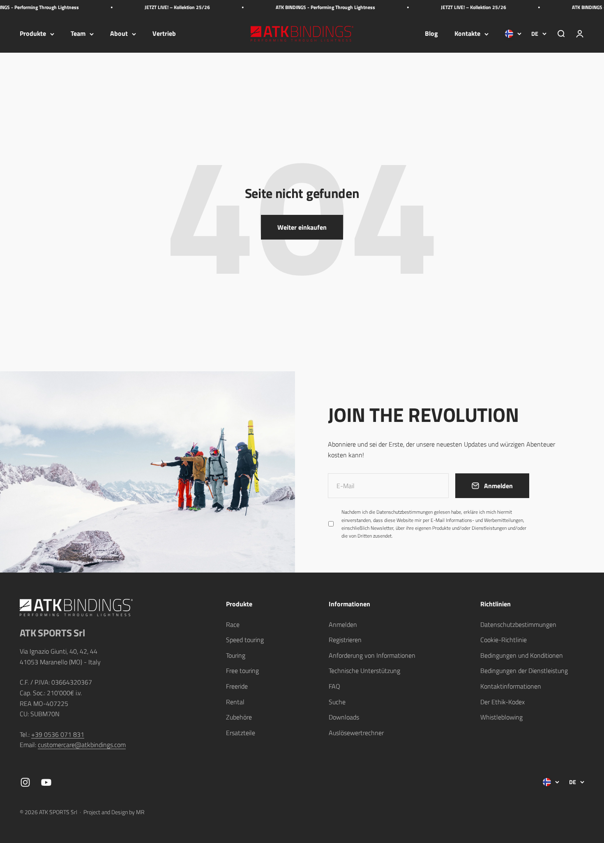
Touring (235, 655)
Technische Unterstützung (364, 670)
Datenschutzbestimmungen (404, 512)
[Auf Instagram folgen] (25, 782)
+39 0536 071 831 (57, 734)
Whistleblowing (501, 717)
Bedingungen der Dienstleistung (524, 670)
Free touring (242, 670)
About (119, 34)
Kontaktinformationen (510, 686)
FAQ (334, 686)
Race (233, 624)
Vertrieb (164, 34)
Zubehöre (239, 717)
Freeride (237, 686)
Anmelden (343, 624)
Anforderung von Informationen (372, 655)
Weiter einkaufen (302, 227)
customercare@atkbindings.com (82, 745)
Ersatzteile (240, 733)
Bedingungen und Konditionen (521, 655)
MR (140, 812)
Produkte (33, 34)
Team (78, 34)
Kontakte (467, 34)
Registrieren (345, 640)
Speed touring (245, 640)
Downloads (344, 717)
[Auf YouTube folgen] (46, 782)
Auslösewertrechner (356, 733)
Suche (337, 702)
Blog (431, 34)
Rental (235, 702)
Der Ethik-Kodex (502, 702)
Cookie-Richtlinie (503, 640)
